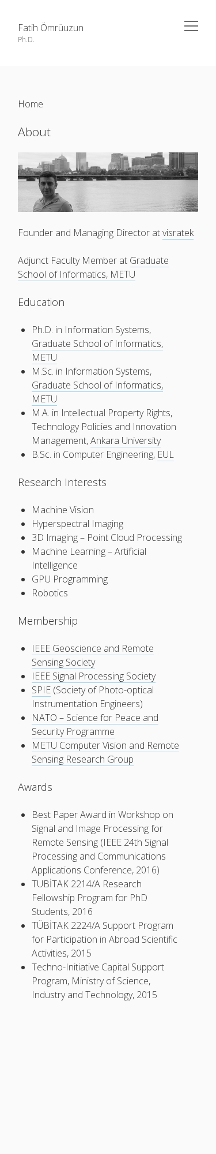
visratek (178, 232)
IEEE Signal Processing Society (94, 676)
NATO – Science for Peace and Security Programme (95, 724)
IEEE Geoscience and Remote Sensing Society (93, 655)
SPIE (41, 690)
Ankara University (125, 440)
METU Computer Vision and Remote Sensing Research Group (105, 752)
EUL (165, 454)
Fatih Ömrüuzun (51, 27)
